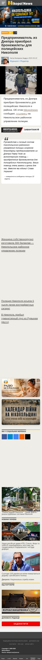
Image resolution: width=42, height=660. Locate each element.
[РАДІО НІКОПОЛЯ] (21, 412)
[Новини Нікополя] (20, 3)
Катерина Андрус (21, 58)
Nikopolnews (31, 109)
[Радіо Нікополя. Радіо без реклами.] (21, 388)
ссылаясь (21, 113)
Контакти (12, 644)
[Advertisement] (21, 277)
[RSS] (21, 436)
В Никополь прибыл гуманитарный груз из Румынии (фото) (19, 318)
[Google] (16, 436)
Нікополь (5, 32)
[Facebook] (4, 436)
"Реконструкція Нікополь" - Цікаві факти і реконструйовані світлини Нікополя (19, 513)
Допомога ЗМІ (34, 641)
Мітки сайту (29, 644)
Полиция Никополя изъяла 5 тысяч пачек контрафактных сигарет (17, 305)
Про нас (21, 644)
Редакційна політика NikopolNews (15, 641)
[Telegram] (10, 436)
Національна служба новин (22, 579)
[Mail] (27, 436)
